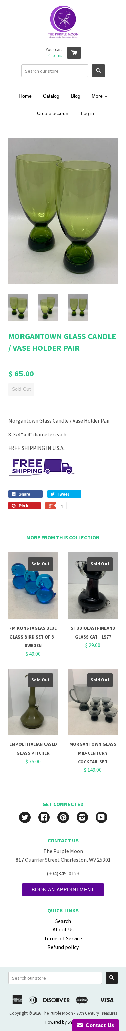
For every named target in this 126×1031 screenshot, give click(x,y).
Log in (87, 113)
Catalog (51, 96)
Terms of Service (63, 938)
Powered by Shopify (63, 1022)
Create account (53, 113)
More (98, 96)
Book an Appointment (63, 889)
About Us (63, 929)
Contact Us (98, 1025)
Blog (75, 96)
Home (25, 96)
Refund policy (63, 947)
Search (63, 921)
